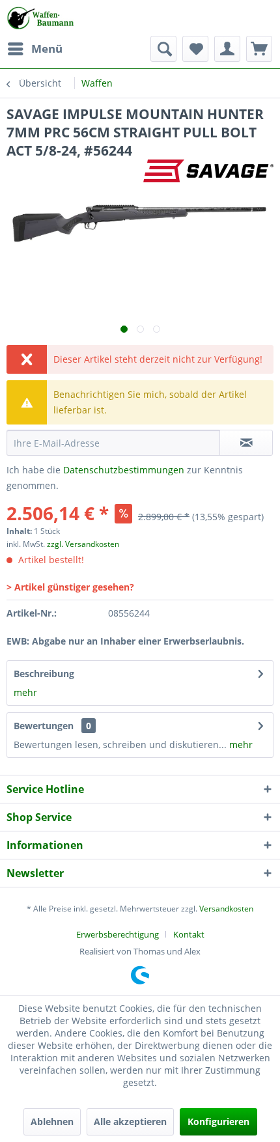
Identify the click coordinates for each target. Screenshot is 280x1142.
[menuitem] (34, 49)
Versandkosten (226, 908)
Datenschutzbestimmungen (123, 470)
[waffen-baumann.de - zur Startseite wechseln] (41, 18)
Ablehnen (52, 1121)
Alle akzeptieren (130, 1121)
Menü (47, 48)
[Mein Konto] (227, 49)
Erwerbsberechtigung (117, 934)
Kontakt (188, 934)
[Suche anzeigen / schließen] (163, 49)
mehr (25, 692)
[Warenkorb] (259, 49)
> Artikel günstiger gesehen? (70, 587)
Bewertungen (44, 725)
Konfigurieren (218, 1121)
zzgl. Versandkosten (83, 544)
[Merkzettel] (195, 49)
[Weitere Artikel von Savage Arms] (208, 171)
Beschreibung (44, 673)
